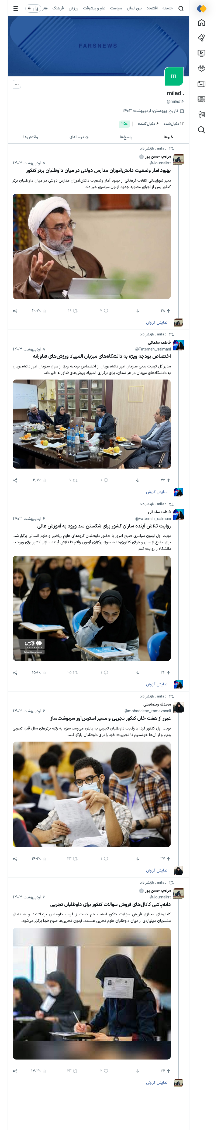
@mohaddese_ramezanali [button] (148, 711)
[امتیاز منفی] (137, 311)
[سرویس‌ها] (16, 8)
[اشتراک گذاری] (15, 311)
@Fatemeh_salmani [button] (153, 349)
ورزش (73, 8)
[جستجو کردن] (181, 8)
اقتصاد (152, 8)
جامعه (168, 8)
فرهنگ (58, 8)
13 (174, 124)
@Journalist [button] (160, 163)
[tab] (168, 137)
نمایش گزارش (157, 322)
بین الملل (134, 8)
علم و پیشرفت (94, 8)
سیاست (116, 8)
